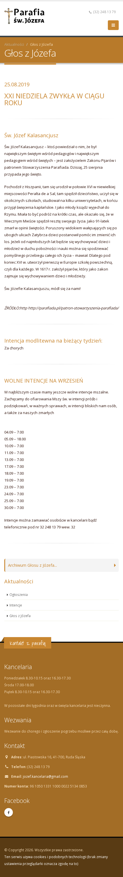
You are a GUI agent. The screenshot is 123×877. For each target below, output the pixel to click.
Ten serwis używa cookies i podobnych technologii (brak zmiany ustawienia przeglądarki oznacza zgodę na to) (56, 860)
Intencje (15, 605)
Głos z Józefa (20, 615)
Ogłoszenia (18, 594)
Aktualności (14, 44)
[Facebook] (8, 812)
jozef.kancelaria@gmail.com (45, 776)
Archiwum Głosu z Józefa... (32, 565)
